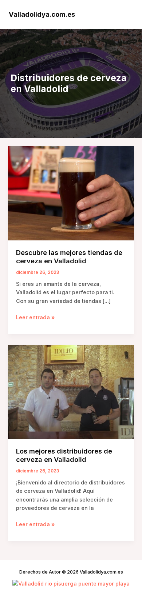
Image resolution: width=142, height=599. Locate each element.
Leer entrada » (35, 318)
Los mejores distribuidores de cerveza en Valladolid (64, 455)
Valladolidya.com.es (42, 14)
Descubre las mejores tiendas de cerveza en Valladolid (69, 256)
